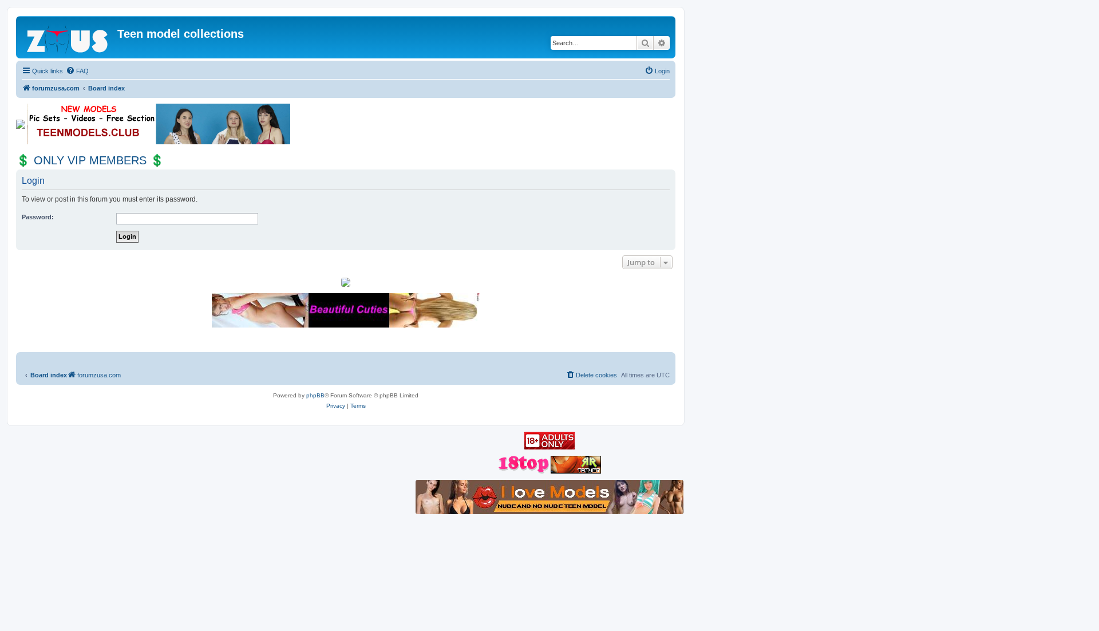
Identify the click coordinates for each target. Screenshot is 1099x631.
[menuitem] (77, 71)
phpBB (315, 395)
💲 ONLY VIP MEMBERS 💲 (90, 160)
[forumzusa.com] (68, 37)
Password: (38, 217)
